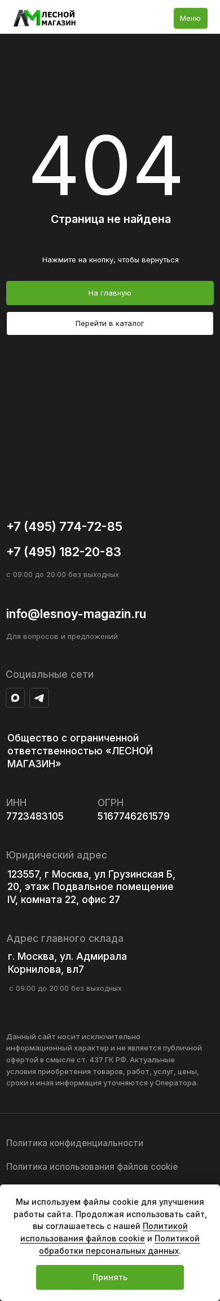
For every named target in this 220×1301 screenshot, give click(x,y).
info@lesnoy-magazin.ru (76, 613)
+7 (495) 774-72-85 (64, 526)
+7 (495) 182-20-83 (63, 551)
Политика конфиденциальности (74, 1143)
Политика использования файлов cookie (92, 1166)
